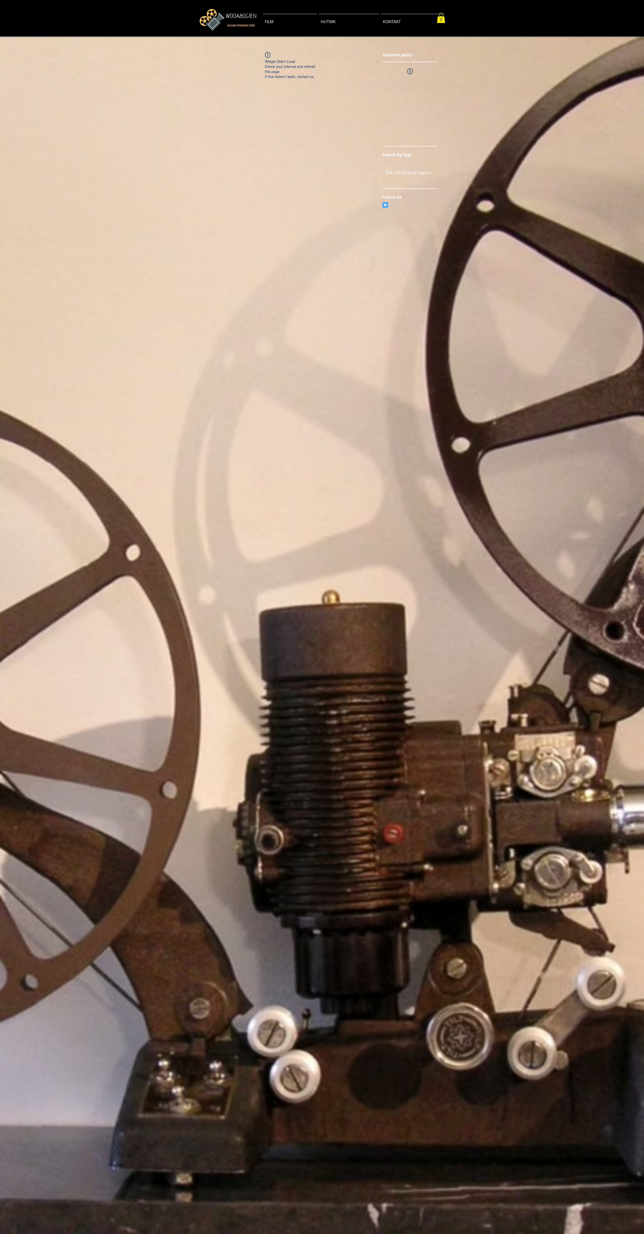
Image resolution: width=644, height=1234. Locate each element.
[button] (441, 18)
